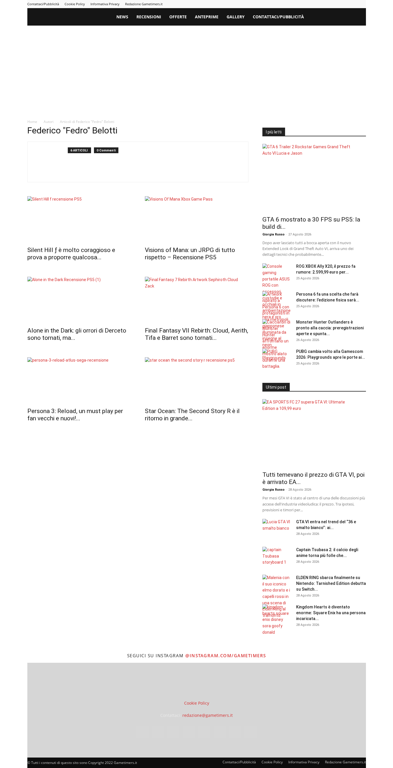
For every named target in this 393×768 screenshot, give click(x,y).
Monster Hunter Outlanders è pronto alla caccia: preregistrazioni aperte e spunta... (330, 328)
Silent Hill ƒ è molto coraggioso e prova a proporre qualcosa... (71, 254)
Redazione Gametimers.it (144, 4)
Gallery (236, 16)
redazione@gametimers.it (207, 715)
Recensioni (148, 16)
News (122, 16)
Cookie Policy (75, 4)
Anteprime (206, 16)
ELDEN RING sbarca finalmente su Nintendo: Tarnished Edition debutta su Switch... (331, 583)
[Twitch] (342, 4)
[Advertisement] (196, 69)
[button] (359, 17)
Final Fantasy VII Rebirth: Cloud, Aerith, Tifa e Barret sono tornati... (196, 334)
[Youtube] (361, 4)
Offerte (178, 16)
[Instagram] (304, 4)
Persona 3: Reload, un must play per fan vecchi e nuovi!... (75, 415)
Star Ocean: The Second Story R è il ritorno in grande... (192, 415)
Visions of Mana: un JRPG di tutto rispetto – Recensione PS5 (190, 254)
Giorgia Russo (273, 234)
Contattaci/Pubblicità (43, 4)
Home (32, 121)
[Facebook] (294, 4)
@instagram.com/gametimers (225, 655)
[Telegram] (332, 4)
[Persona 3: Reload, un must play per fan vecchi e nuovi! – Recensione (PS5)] (79, 380)
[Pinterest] (323, 4)
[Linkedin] (313, 4)
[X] (352, 4)
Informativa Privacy (105, 4)
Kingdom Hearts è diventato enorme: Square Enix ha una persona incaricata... (331, 613)
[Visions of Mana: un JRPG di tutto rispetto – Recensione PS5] (196, 219)
